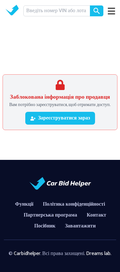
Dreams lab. (98, 253)
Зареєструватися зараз (64, 118)
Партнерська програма (50, 215)
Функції (24, 204)
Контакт (96, 215)
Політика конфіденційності (74, 204)
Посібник (44, 226)
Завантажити (80, 226)
